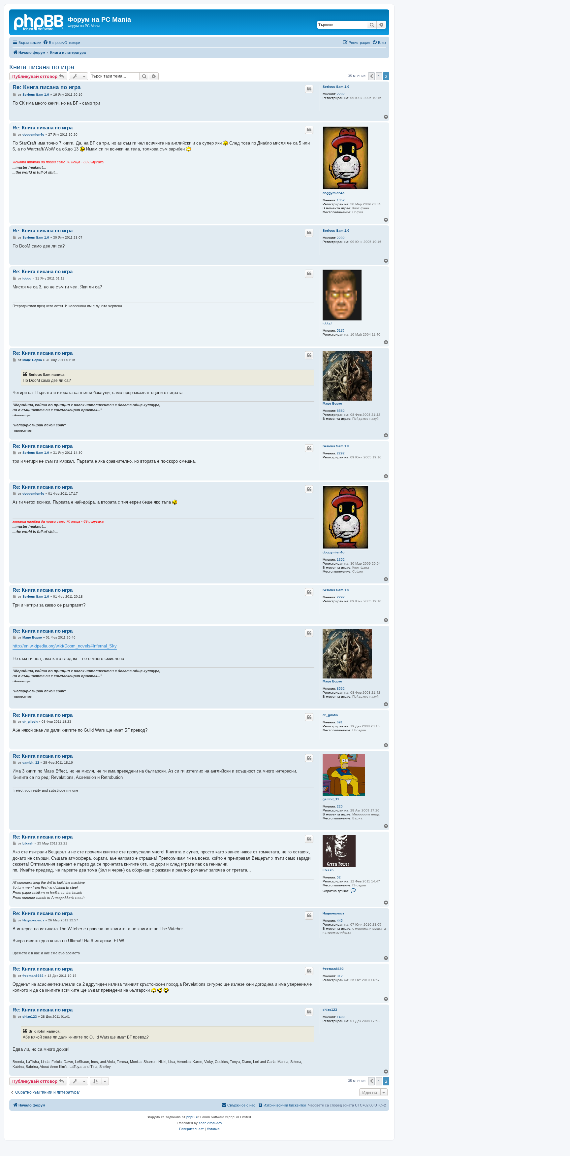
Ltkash (328, 870)
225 (340, 806)
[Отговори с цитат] (309, 89)
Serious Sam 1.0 (336, 86)
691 (340, 722)
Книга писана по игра (41, 67)
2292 (341, 94)
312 (340, 976)
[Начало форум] (39, 21)
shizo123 (330, 1009)
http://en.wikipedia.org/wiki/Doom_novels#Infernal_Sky (65, 646)
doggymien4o (333, 193)
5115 (340, 330)
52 (339, 877)
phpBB (191, 1117)
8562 (341, 411)
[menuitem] (61, 43)
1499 (341, 1017)
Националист (333, 913)
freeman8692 (333, 969)
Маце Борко (332, 403)
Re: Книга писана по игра (46, 87)
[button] (371, 76)
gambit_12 (331, 799)
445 (340, 920)
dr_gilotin (330, 715)
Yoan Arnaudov (210, 1123)
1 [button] (379, 76)
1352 (341, 200)
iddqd (327, 323)
